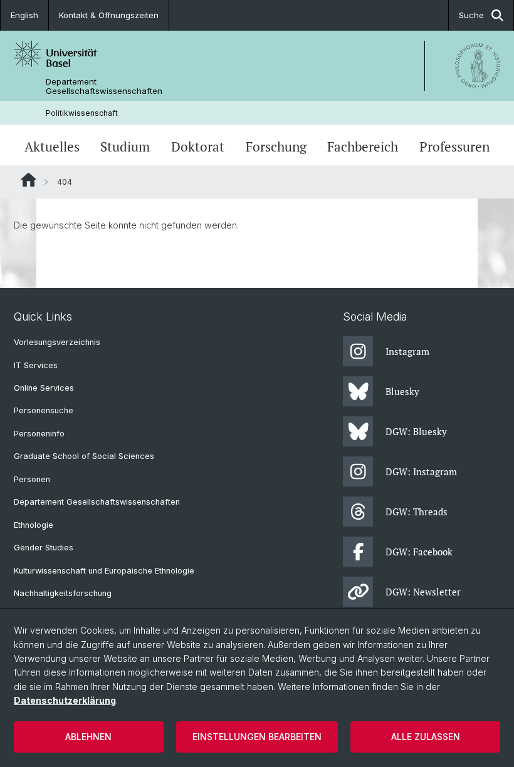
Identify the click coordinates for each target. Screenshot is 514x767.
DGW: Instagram (421, 471)
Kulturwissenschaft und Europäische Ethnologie (104, 570)
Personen (32, 479)
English (24, 15)
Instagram (407, 351)
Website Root (28, 180)
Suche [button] (471, 15)
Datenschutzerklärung (65, 700)
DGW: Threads (417, 511)
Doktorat (197, 146)
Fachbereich (362, 146)
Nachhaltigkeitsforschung (63, 593)
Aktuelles (52, 146)
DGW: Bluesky (416, 431)
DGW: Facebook (419, 551)
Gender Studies (43, 547)
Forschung (276, 146)
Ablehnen (88, 736)
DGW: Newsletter (423, 591)
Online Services (44, 388)
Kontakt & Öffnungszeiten (109, 15)
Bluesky (402, 391)
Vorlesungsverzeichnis (57, 342)
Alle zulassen (425, 736)
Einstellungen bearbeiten (257, 736)
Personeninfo (39, 433)
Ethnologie (33, 525)
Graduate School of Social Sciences (84, 456)
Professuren (454, 146)
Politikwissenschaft (82, 113)
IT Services (36, 365)
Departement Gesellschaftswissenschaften (104, 86)
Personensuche (43, 410)
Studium (125, 146)
